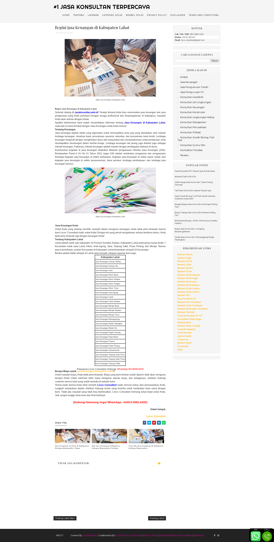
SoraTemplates (89, 535)
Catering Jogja (112, 15)
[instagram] (218, 535)
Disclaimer (177, 15)
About (59, 535)
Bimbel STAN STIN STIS (185, 176)
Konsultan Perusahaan (193, 127)
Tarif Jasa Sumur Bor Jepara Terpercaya (193, 190)
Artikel (184, 77)
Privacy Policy (157, 15)
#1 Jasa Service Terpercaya (128, 535)
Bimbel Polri (135, 15)
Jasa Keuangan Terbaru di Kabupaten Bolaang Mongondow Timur (72, 447)
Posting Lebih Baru (65, 518)
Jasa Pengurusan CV (192, 92)
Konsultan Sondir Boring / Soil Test (195, 139)
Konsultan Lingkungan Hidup (197, 117)
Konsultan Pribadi (190, 132)
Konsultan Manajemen (193, 122)
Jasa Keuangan (66, 32)
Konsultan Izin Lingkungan (195, 102)
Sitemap (199, 535)
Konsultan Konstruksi (192, 112)
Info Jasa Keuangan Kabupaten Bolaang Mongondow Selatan (106, 447)
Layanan (93, 15)
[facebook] (214, 535)
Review (184, 155)
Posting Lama (157, 518)
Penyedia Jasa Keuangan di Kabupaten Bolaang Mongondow (146, 447)
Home (66, 15)
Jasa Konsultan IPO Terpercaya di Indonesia (195, 171)
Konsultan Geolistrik (191, 97)
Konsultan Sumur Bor (193, 145)
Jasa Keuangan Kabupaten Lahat (94, 371)
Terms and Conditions (204, 15)
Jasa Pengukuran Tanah (194, 87)
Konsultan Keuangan (192, 107)
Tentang (78, 15)
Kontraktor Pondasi (191, 150)
